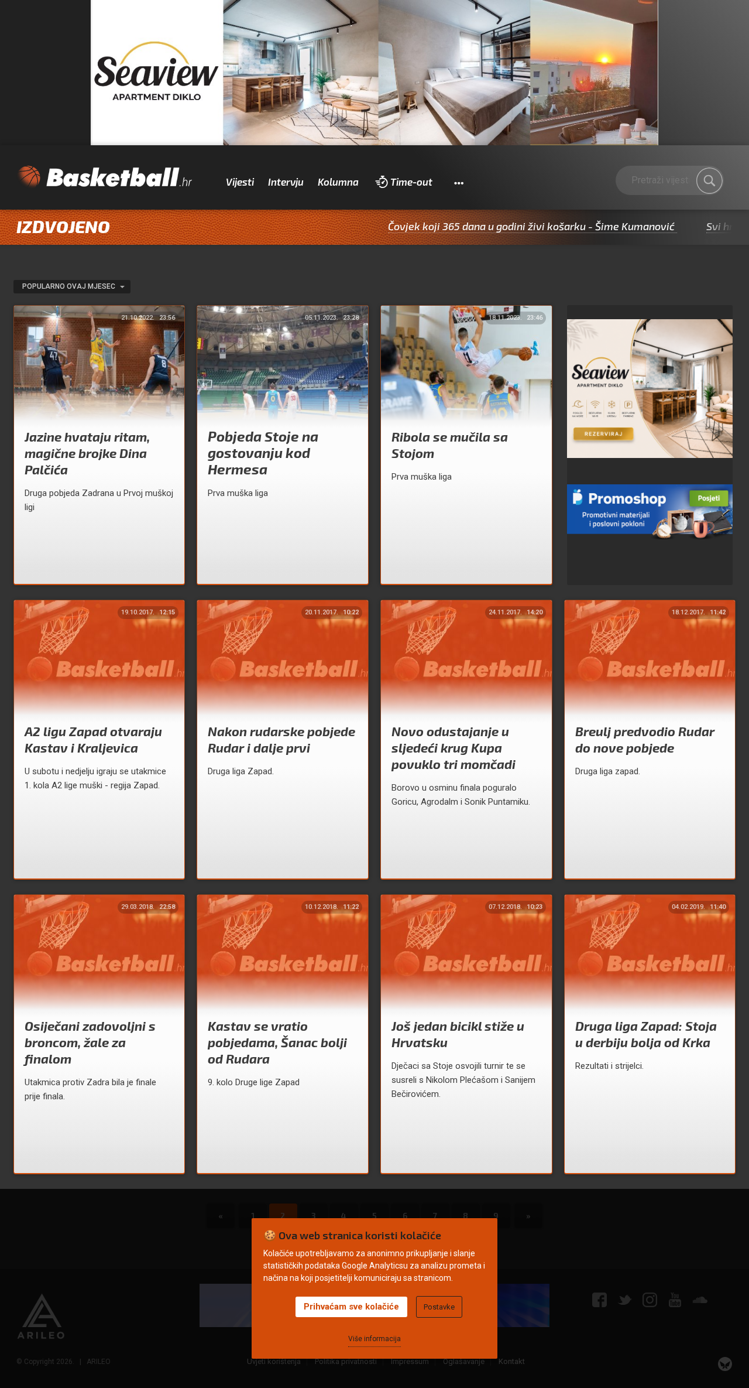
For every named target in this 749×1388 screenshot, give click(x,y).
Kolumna (338, 181)
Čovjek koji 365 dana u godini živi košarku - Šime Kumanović (485, 226)
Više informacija (374, 1339)
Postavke (439, 1306)
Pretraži (709, 180)
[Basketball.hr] (104, 177)
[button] (458, 182)
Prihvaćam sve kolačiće (351, 1306)
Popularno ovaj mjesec (69, 286)
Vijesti (240, 181)
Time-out (411, 181)
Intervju (286, 181)
